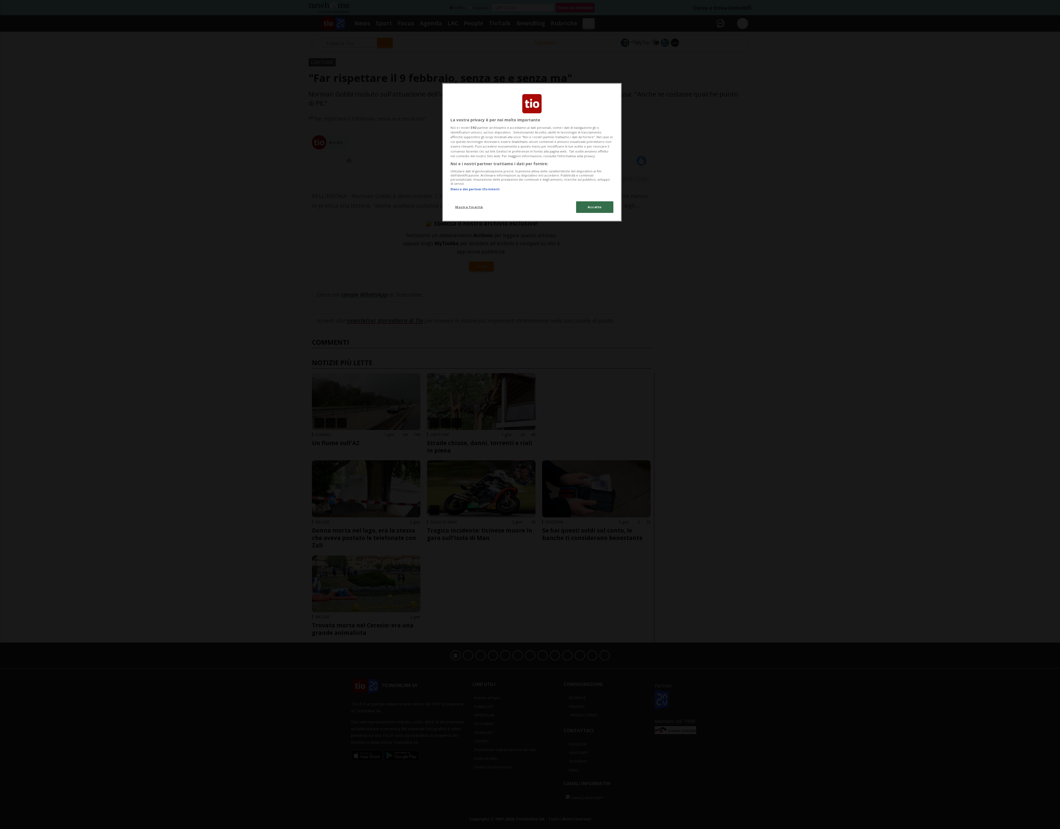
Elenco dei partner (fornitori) (475, 189)
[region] (532, 152)
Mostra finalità (469, 207)
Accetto (595, 207)
